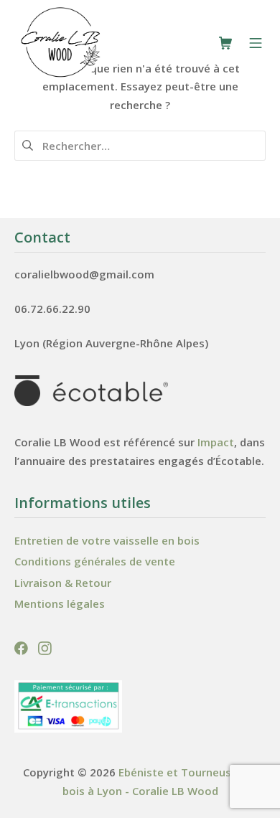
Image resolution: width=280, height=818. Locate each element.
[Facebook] (23, 646)
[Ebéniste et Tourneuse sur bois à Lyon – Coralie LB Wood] (61, 42)
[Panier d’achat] (225, 43)
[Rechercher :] (140, 144)
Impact (215, 442)
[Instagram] (45, 646)
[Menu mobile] (255, 43)
